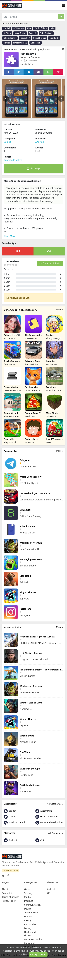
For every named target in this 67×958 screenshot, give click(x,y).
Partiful (7, 28)
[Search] (61, 16)
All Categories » (55, 803)
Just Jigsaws (44, 49)
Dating (12, 816)
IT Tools (28, 916)
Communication (32, 904)
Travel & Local (31, 912)
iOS (42, 839)
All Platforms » (55, 833)
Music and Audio (17, 822)
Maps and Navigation (51, 822)
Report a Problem (13, 159)
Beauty (12, 810)
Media (27, 896)
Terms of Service (10, 896)
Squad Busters (39, 38)
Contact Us (7, 893)
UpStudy (7, 33)
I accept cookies (38, 954)
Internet (28, 900)
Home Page (10, 49)
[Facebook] (7, 875)
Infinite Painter (10, 38)
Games (21, 49)
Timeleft (32, 33)
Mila (52, 28)
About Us (6, 889)
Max (29, 28)
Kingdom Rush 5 (20, 42)
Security (28, 893)
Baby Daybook (46, 33)
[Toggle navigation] (63, 5)
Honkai (7, 42)
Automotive (46, 810)
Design (27, 908)
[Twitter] (3, 875)
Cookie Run (35, 42)
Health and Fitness (50, 816)
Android (31, 49)
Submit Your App (10, 870)
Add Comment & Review (50, 263)
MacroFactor (20, 33)
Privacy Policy (9, 900)
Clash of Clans (41, 28)
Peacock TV (25, 38)
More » (59, 309)
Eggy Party (54, 38)
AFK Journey (18, 28)
